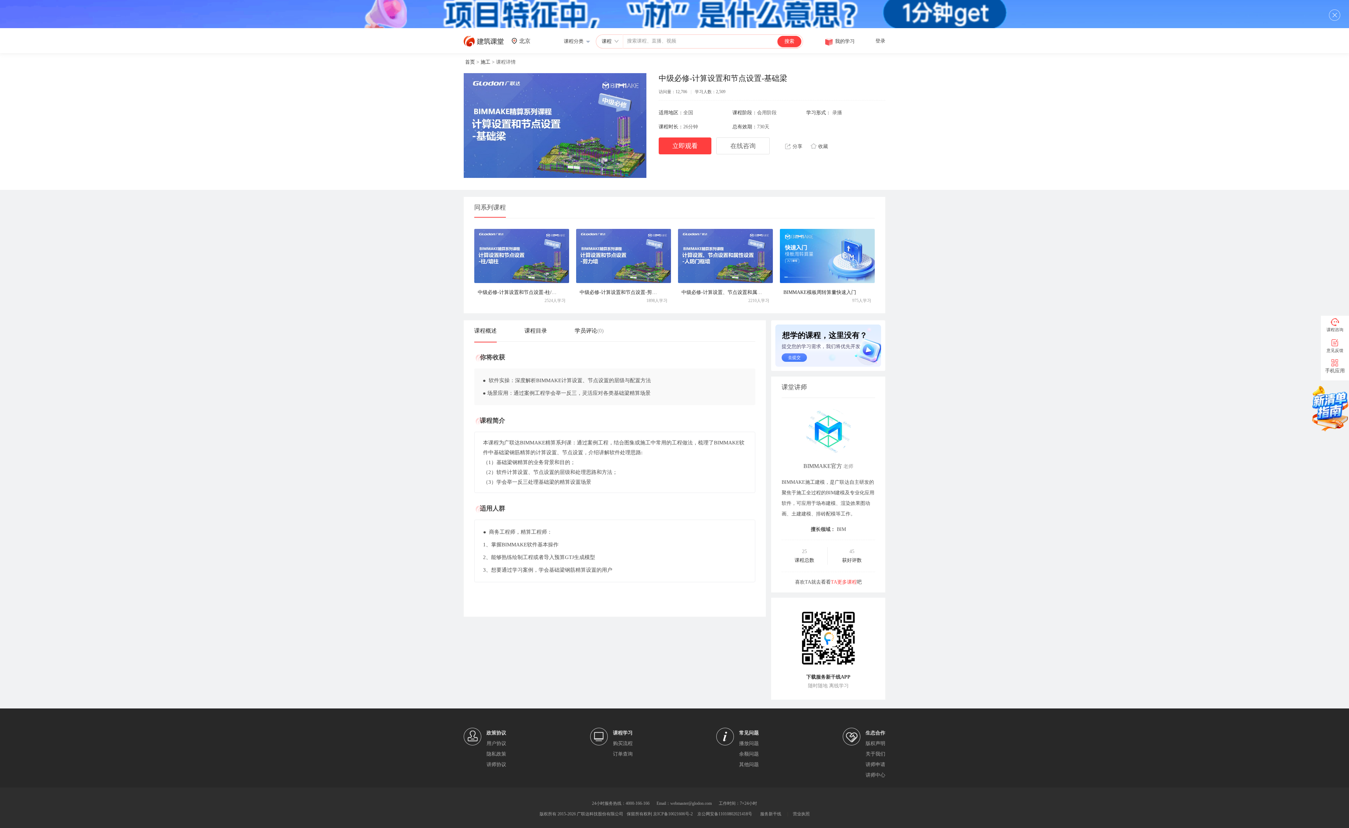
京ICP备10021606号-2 (673, 813)
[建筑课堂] (484, 45)
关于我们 (875, 754)
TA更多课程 (844, 582)
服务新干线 (770, 813)
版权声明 (875, 743)
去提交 (794, 357)
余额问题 (749, 754)
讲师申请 (875, 764)
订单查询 (623, 754)
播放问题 (749, 743)
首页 (470, 62)
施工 (485, 62)
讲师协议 (496, 764)
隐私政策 (496, 754)
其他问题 (749, 764)
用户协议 (496, 743)
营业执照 (801, 813)
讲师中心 (875, 775)
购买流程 (623, 743)
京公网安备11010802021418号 (724, 813)
